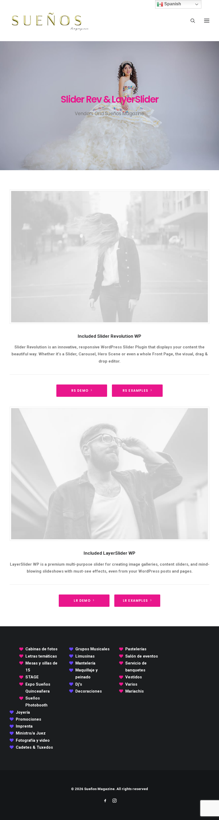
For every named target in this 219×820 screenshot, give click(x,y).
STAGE (32, 677)
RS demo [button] (79, 390)
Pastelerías (135, 649)
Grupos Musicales (92, 649)
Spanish (172, 4)
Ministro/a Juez (31, 733)
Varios (131, 684)
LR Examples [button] (135, 600)
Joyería (23, 712)
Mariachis (134, 691)
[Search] (190, 20)
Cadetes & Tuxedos (34, 747)
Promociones (28, 719)
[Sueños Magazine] (50, 20)
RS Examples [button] (135, 390)
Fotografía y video (33, 740)
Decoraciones (88, 691)
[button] (206, 20)
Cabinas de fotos (41, 649)
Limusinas (85, 656)
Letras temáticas (41, 656)
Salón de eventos (141, 656)
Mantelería (85, 663)
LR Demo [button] (82, 600)
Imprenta (24, 726)
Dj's (78, 684)
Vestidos (133, 677)
